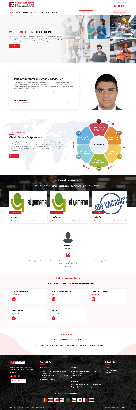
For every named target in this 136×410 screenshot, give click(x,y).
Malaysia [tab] (61, 345)
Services (25, 12)
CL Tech (124, 407)
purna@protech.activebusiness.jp (82, 387)
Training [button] (40, 12)
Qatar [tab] (93, 345)
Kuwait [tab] (41, 345)
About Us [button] (17, 12)
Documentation (110, 372)
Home (11, 12)
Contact (54, 12)
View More (14, 46)
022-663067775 (77, 375)
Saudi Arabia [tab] (73, 345)
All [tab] (33, 345)
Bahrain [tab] (51, 345)
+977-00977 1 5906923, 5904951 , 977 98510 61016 (55, 376)
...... (74, 377)
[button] (6, 201)
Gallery (48, 12)
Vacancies (33, 12)
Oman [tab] (84, 345)
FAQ (107, 368)
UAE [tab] (101, 345)
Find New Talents (17, 381)
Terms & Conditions (111, 370)
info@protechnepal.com (48, 379)
